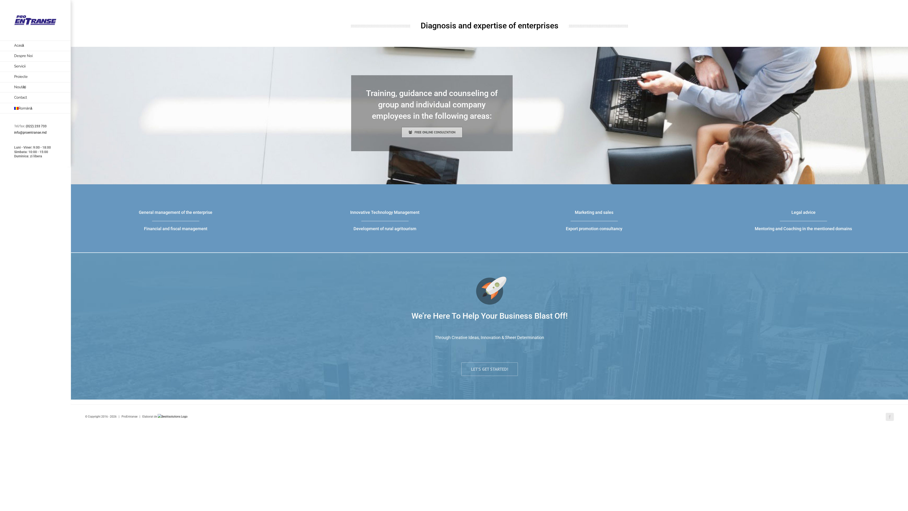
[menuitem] (35, 45)
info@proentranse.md (30, 132)
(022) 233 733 (36, 126)
